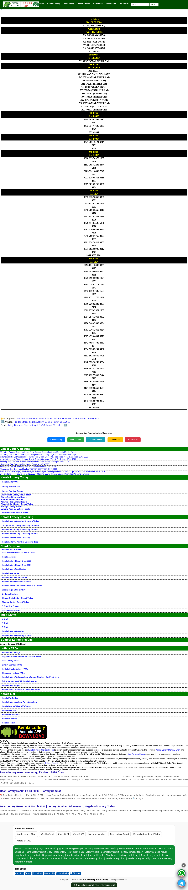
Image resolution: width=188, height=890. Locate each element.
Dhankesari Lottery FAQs (13, 673)
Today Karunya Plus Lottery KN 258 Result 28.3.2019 (35, 425)
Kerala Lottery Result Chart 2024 (16, 565)
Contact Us (49, 873)
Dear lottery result (110, 851)
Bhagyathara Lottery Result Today (16, 495)
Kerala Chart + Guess (11, 549)
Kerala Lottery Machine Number (16, 581)
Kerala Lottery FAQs (11, 652)
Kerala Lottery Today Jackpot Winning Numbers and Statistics (30, 677)
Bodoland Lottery (10, 594)
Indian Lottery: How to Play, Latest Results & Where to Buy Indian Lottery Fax (58, 418)
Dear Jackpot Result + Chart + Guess (18, 553)
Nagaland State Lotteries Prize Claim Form (21, 657)
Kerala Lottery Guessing (13, 631)
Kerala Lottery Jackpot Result (41, 750)
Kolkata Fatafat (51, 763)
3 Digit (5, 619)
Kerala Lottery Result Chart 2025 (16, 561)
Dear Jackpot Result (136, 754)
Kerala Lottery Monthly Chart (15, 577)
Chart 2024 (63, 834)
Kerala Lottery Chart (11, 573)
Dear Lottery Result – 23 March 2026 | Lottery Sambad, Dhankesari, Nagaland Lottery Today (57, 806)
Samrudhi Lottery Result (12, 499)
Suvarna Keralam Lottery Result (15, 509)
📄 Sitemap (75, 873)
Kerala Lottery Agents (12, 685)
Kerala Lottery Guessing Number (17, 635)
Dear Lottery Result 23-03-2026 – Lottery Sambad (31, 791)
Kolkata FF (115, 440)
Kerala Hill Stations (11, 714)
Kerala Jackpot (8, 557)
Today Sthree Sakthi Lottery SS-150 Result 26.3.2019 (42, 421)
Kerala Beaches (9, 710)
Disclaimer (37, 873)
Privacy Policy (62, 873)
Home (41, 4)
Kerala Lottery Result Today (146, 834)
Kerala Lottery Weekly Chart (14, 569)
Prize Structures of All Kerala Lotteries (19, 681)
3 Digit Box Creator (10, 606)
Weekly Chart (47, 834)
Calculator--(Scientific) (12, 610)
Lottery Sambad (95, 440)
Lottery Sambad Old (11, 486)
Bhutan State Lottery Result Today (17, 598)
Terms (28, 873)
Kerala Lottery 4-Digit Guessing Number (20, 534)
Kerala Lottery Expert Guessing (16, 538)
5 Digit (5, 627)
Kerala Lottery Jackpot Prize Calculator (19, 702)
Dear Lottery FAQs (10, 661)
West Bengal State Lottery (13, 590)
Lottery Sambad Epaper (13, 491)
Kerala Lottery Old (10, 482)
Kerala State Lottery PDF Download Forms (21, 689)
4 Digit (5, 623)
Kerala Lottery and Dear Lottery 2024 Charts (22, 586)
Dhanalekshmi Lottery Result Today (17, 504)
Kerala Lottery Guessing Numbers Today (20, 521)
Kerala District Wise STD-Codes (16, 706)
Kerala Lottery (56, 440)
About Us (19, 873)
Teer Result (133, 440)
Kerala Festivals (9, 723)
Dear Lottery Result (119, 834)
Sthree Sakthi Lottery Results (14, 497)
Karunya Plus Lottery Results (14, 502)
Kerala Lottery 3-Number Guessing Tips (20, 542)
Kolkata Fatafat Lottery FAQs (15, 669)
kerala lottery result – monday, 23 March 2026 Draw (32, 772)
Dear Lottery (75, 440)
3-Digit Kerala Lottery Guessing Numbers (20, 525)
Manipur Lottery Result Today (15, 602)
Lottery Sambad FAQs (12, 665)
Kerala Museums (9, 719)
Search (154, 4)
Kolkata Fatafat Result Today (15, 512)
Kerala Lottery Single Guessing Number (20, 529)
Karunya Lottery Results (11, 506)
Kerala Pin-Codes (10, 698)
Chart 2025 (78, 834)
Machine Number (97, 834)
